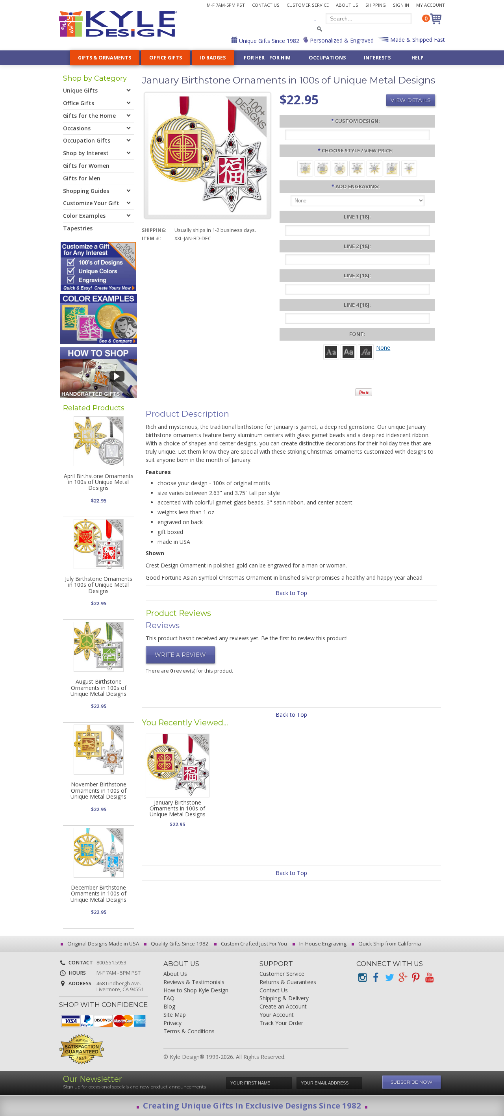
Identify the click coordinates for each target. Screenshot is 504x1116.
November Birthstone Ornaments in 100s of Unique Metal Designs (98, 790)
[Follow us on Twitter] (389, 977)
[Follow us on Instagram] (362, 977)
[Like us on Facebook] (376, 977)
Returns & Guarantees (287, 982)
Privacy (172, 1023)
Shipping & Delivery (284, 998)
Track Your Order (281, 1023)
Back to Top (291, 593)
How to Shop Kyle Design (195, 990)
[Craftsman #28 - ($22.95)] (305, 168)
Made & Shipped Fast (417, 39)
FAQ (168, 998)
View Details (411, 100)
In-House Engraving (322, 943)
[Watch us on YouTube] (429, 977)
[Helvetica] (348, 351)
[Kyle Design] (118, 24)
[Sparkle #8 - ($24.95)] (340, 168)
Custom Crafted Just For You (253, 943)
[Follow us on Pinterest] (416, 977)
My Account (430, 5)
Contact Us (266, 5)
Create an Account (283, 1006)
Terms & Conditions (189, 1031)
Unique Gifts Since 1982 (268, 40)
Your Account (276, 1015)
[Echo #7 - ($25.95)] (392, 168)
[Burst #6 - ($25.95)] (374, 168)
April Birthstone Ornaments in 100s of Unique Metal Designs (98, 482)
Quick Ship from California (389, 943)
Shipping (375, 5)
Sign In (401, 5)
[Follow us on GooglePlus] (402, 977)
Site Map (174, 1015)
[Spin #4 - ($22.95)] (322, 168)
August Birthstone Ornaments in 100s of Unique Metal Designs (98, 687)
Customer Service (308, 5)
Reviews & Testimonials (193, 982)
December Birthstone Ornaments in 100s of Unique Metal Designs (98, 893)
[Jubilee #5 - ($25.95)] (357, 168)
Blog (169, 1006)
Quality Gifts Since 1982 (179, 943)
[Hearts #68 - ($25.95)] (409, 168)
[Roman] (331, 351)
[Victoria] (366, 351)
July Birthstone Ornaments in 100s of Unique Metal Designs (98, 585)
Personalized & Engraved (341, 40)
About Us (347, 5)
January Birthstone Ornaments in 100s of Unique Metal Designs (178, 808)
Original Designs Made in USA (102, 943)
